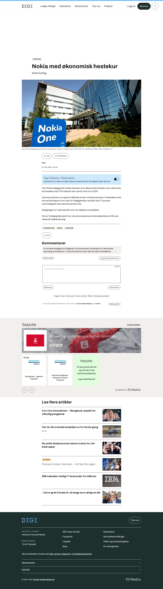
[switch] (116, 179)
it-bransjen (48, 228)
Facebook (68, 536)
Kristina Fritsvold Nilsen (33, 535)
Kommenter (62, 156)
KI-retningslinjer (111, 546)
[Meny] (155, 6)
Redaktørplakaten (83, 554)
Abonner (144, 6)
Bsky (65, 546)
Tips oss (135, 520)
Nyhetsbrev (109, 532)
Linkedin (67, 541)
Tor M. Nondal (29, 544)
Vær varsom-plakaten (60, 554)
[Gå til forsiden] (27, 6)
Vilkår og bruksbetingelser (116, 541)
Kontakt (26, 570)
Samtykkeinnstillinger (113, 536)
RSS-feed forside (71, 532)
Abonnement (28, 563)
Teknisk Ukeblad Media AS (44, 580)
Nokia (59, 228)
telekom (37, 59)
